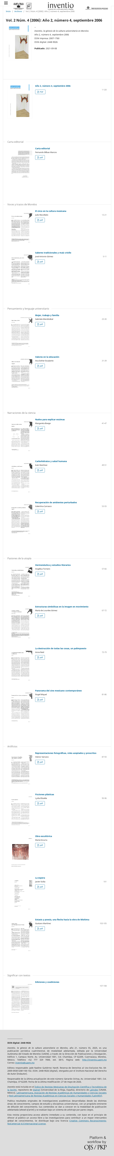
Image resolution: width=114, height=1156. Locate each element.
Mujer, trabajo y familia (47, 315)
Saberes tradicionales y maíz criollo (53, 252)
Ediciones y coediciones (47, 982)
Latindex (94, 1089)
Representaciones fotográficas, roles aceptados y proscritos (65, 753)
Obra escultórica (43, 836)
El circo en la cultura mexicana (50, 211)
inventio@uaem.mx (24, 1062)
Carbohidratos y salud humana (51, 461)
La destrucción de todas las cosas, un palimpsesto (60, 648)
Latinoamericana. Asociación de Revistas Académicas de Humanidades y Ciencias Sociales (61, 1092)
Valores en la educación (47, 356)
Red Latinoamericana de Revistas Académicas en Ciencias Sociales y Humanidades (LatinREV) (55, 1095)
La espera (40, 877)
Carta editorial (42, 148)
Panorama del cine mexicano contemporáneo (58, 690)
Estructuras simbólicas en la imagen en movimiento (61, 606)
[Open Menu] (6, 3)
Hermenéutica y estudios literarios (53, 565)
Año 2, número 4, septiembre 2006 (53, 85)
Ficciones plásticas (44, 794)
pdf (41, 157)
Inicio (8, 11)
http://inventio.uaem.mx (94, 1059)
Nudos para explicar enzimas (50, 419)
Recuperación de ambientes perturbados (56, 502)
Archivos (18, 11)
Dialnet (36, 1089)
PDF (41, 92)
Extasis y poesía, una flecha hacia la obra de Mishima (62, 919)
